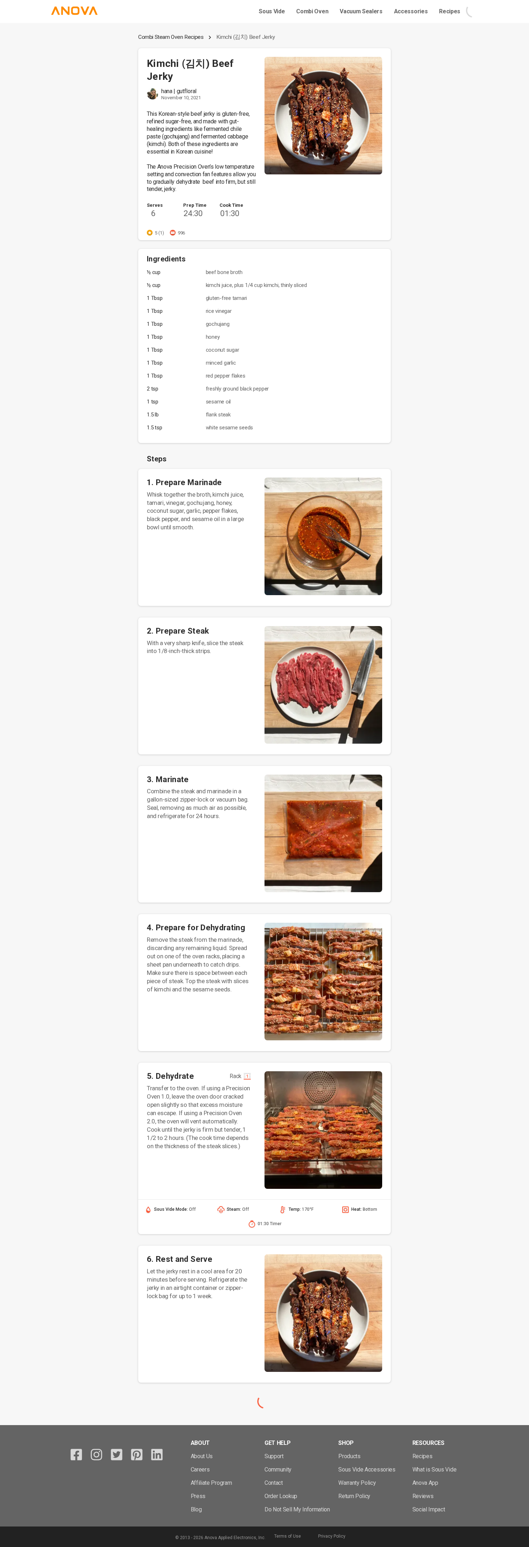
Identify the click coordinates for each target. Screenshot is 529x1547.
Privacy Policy (331, 1536)
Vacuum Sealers (361, 11)
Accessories (411, 11)
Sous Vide (272, 11)
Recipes (449, 11)
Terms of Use (287, 1536)
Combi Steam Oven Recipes (170, 37)
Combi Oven (312, 11)
